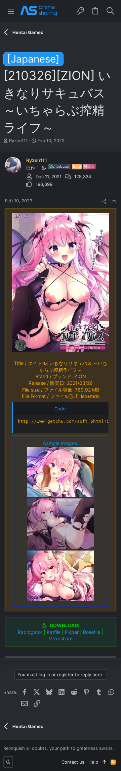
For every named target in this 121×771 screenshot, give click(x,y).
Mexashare (60, 638)
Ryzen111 (18, 140)
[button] (10, 11)
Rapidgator (30, 632)
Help (93, 762)
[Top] (104, 762)
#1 (113, 201)
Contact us (73, 762)
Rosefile (91, 632)
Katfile (54, 632)
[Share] (104, 201)
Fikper (72, 632)
